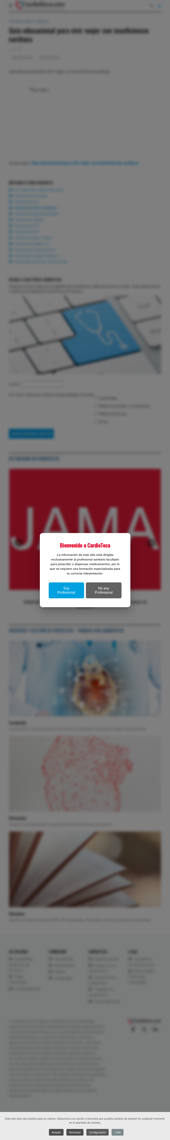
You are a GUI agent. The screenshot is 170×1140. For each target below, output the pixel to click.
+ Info (117, 1132)
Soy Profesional (66, 590)
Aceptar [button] (56, 1132)
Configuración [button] (97, 1132)
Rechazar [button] (75, 1132)
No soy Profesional (104, 590)
